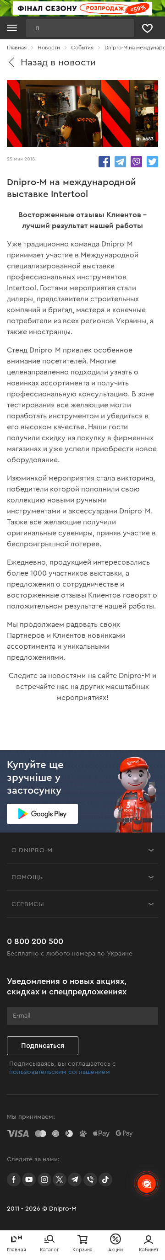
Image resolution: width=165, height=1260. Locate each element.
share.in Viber (136, 161)
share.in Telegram (120, 161)
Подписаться (42, 1045)
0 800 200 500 (35, 941)
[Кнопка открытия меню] (12, 27)
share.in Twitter (152, 161)
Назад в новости (58, 62)
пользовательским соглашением (59, 1072)
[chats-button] (147, 1184)
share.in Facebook (104, 161)
